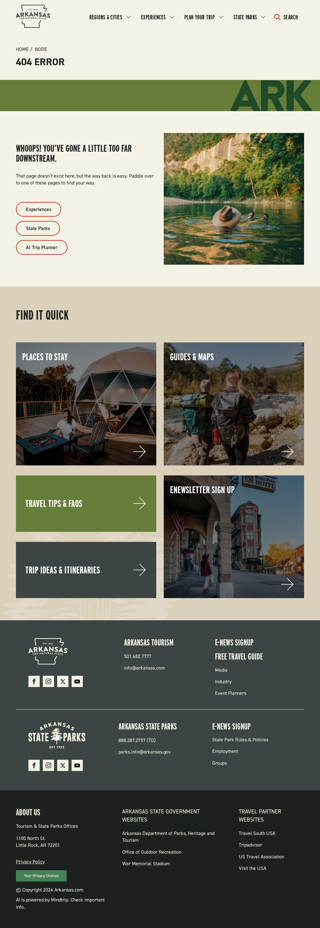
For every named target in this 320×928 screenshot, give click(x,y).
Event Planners (230, 693)
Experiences (153, 17)
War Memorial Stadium (146, 863)
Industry (223, 681)
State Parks (245, 17)
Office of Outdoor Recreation (151, 852)
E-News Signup (234, 642)
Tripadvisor (250, 845)
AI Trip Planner (42, 247)
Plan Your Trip (199, 17)
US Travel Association (261, 856)
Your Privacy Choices (41, 875)
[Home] (33, 17)
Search (290, 17)
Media (221, 670)
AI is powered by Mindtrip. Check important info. (60, 903)
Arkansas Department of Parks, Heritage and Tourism (168, 836)
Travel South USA (257, 833)
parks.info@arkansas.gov (144, 752)
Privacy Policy (30, 861)
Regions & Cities (105, 17)
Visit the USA (252, 868)
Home (22, 49)
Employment (225, 751)
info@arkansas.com (144, 668)
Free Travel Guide (239, 656)
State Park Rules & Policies (240, 739)
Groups (219, 763)
